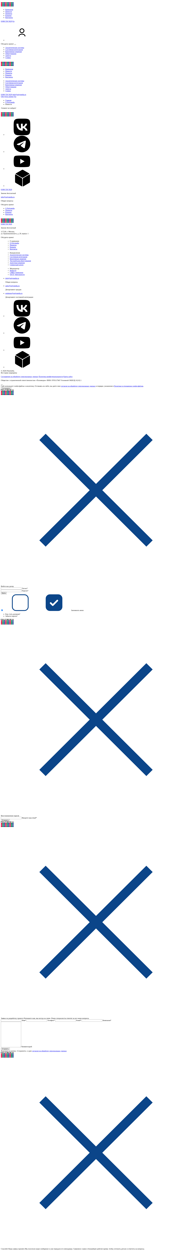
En (13, 21)
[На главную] (7, 6)
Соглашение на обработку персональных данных (19, 377)
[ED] (22, 186)
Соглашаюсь (6, 388)
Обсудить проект (7, 97)
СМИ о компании (16, 272)
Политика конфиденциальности (51, 377)
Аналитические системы (14, 48)
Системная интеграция (14, 50)
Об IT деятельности (17, 274)
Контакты (9, 17)
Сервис (8, 58)
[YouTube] (22, 169)
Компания (9, 10)
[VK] (22, 135)
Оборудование (10, 54)
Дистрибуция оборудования (20, 261)
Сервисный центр (16, 265)
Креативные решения (13, 52)
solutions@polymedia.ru (13, 293)
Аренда (8, 56)
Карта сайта (67, 377)
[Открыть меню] (15, 44)
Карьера (8, 15)
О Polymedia (10, 208)
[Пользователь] (22, 40)
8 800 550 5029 (6, 21)
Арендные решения (17, 263)
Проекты (8, 13)
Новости (8, 12)
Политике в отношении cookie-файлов (128, 386)
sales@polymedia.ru (12, 286)
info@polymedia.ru (19, 95)
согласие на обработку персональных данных (78, 386)
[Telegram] (22, 152)
